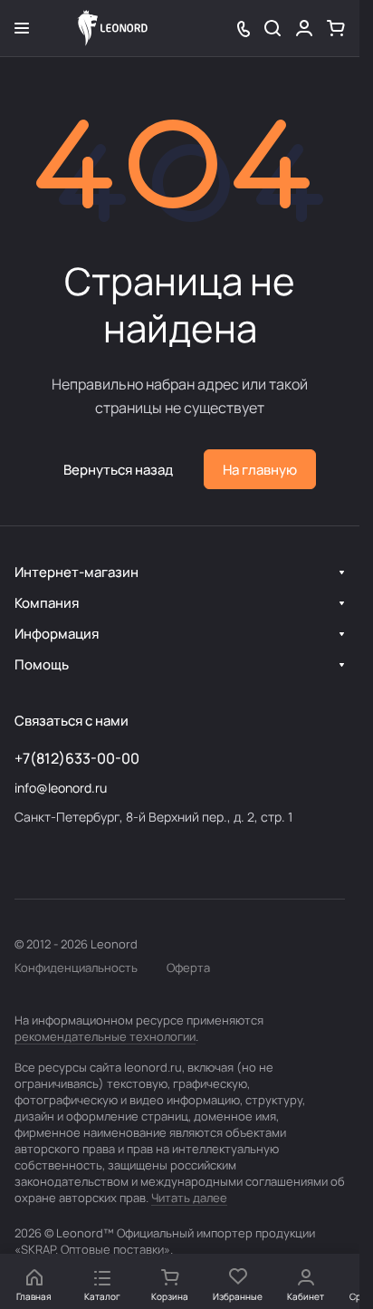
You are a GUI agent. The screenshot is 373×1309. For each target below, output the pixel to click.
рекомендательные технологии (105, 1036)
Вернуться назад (118, 469)
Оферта (188, 967)
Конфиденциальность (76, 967)
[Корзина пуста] (336, 28)
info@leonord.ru (60, 787)
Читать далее (189, 1197)
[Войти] (304, 28)
